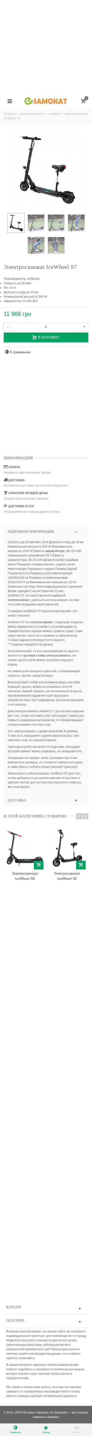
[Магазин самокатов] (46, 101)
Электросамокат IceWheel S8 (25, 876)
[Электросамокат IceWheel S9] (67, 848)
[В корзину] (38, 865)
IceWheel (55, 114)
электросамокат (19, 600)
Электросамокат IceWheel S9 (67, 876)
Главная (9, 114)
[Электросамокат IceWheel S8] (24, 848)
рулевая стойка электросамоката (47, 655)
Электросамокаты (32, 114)
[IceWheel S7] (16, 223)
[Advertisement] (46, 46)
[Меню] (10, 101)
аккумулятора (55, 551)
